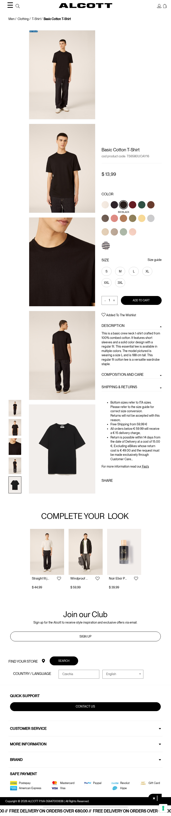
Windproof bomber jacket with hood (79, 578)
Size (105, 260)
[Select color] (106, 212)
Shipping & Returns (119, 387)
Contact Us (85, 706)
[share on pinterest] (117, 490)
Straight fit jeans (41, 578)
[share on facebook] (104, 490)
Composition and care (123, 374)
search (64, 660)
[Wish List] (59, 579)
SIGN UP (85, 636)
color (107, 194)
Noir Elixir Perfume (118, 578)
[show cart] (165, 6)
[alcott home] (85, 5)
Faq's (145, 466)
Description (113, 326)
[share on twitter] (110, 490)
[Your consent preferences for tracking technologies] (163, 808)
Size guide (155, 260)
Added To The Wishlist (121, 315)
